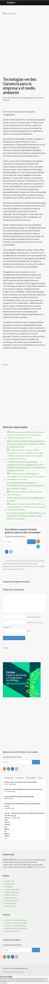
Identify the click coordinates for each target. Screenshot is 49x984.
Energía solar (10, 881)
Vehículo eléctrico (11, 895)
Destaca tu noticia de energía (15, 920)
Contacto (11, 972)
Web (28, 631)
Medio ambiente (11, 898)
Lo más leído (8, 778)
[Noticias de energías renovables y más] (9, 13)
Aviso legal (20, 972)
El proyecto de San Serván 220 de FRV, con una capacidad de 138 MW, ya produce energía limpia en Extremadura (26, 516)
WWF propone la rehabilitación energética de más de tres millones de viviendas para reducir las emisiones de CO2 (26, 444)
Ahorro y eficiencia (12, 892)
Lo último (19, 778)
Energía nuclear (10, 903)
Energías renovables (12, 889)
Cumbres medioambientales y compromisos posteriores (23, 789)
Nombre (33, 617)
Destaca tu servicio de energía (16, 928)
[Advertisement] (24, 42)
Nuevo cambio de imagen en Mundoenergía (19, 796)
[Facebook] (7, 552)
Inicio (5, 972)
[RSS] (38, 541)
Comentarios (31, 778)
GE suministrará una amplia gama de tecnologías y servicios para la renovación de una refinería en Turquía (25, 485)
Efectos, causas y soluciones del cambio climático (20, 782)
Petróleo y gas (10, 906)
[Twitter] (38, 546)
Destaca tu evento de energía (16, 923)
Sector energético (11, 900)
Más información (40, 867)
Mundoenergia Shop (12, 931)
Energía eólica (10, 884)
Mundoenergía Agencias (13, 98)
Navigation (11, 2)
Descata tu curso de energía (15, 926)
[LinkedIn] (11, 552)
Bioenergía (9, 887)
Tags (40, 778)
